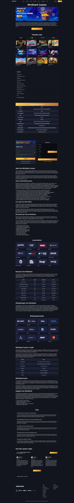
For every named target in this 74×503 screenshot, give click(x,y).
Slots (52, 37)
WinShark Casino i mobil (20, 89)
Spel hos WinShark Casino (21, 80)
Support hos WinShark (20, 93)
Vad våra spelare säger (20, 97)
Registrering (19, 78)
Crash (42, 37)
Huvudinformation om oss (21, 76)
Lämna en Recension (54, 452)
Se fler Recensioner (37, 470)
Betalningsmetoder (20, 87)
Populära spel (19, 74)
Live (31, 37)
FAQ (17, 95)
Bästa (20, 37)
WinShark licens (19, 91)
